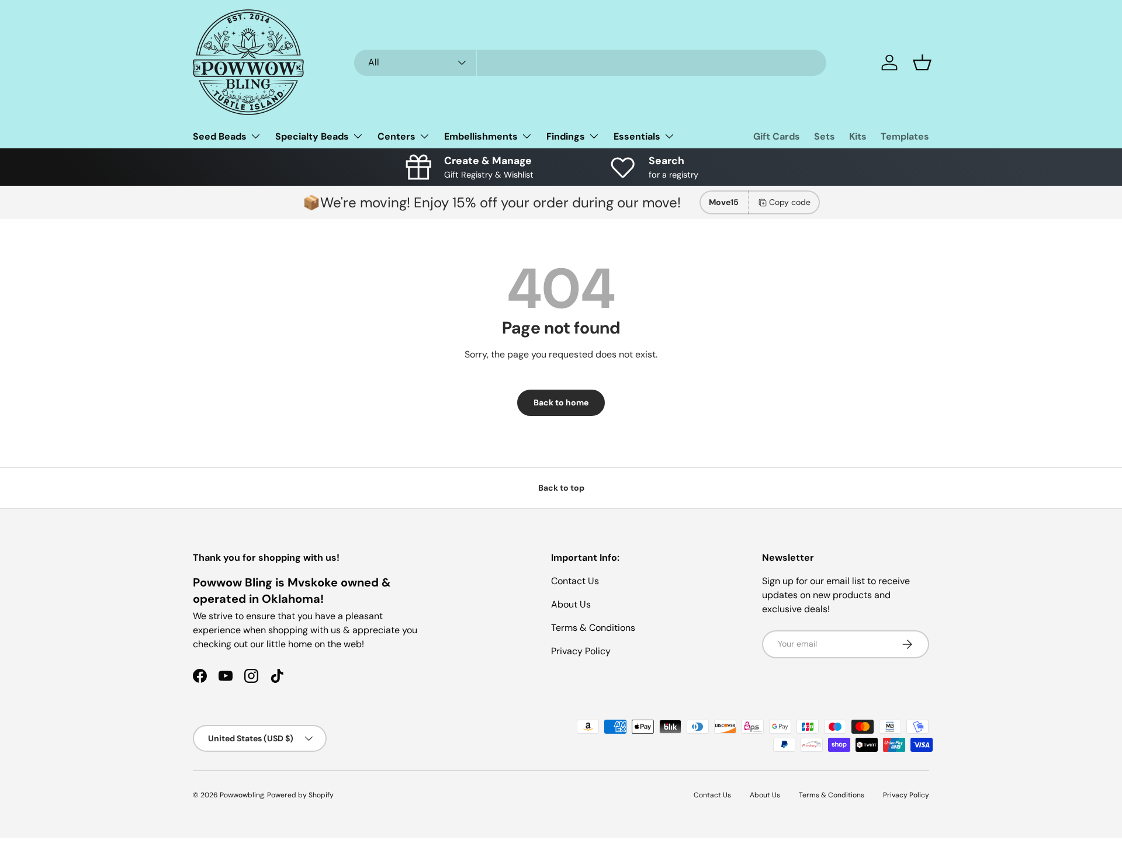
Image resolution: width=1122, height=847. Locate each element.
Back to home (561, 402)
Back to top (561, 487)
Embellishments (481, 136)
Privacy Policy (581, 651)
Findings (565, 136)
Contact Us (575, 581)
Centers (396, 136)
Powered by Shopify (300, 795)
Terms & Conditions (593, 628)
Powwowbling (242, 795)
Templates (905, 136)
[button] (922, 62)
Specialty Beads (312, 136)
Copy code (790, 202)
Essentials (637, 136)
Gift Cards (776, 136)
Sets (824, 136)
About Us (571, 604)
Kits (858, 136)
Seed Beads (220, 136)
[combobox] (590, 63)
